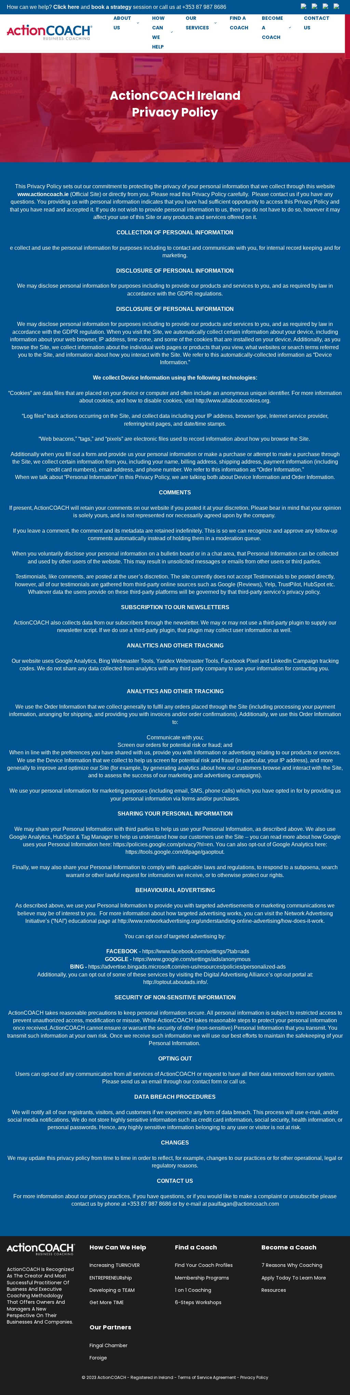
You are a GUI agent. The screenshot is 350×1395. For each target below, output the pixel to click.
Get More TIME (107, 1302)
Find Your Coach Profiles (204, 1265)
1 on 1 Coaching (193, 1290)
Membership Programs (202, 1278)
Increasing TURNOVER (115, 1265)
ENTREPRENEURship (111, 1278)
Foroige (98, 1358)
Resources (273, 1290)
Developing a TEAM (112, 1290)
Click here (66, 7)
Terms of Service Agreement (207, 1377)
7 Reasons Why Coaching (291, 1265)
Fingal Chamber (108, 1346)
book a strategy (111, 7)
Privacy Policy (254, 1377)
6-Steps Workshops (198, 1302)
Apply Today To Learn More (293, 1278)
